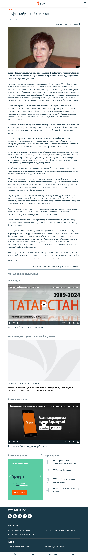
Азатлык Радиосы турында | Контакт (22, 534)
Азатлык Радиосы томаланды (19, 530)
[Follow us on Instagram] (20, 516)
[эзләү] (73, 554)
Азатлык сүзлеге (17, 455)
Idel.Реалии (53, 554)
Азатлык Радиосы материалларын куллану (61, 530)
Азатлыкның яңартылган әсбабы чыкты (27, 406)
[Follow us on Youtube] (15, 516)
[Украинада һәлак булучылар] (44, 360)
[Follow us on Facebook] (10, 516)
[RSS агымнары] (30, 516)
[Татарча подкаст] (15, 554)
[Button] (58, 24)
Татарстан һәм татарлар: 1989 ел (24, 287)
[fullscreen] (78, 323)
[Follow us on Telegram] (25, 516)
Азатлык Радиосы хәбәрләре (18, 547)
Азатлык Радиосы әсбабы (54, 547)
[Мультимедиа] (33, 554)
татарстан (12, 9)
